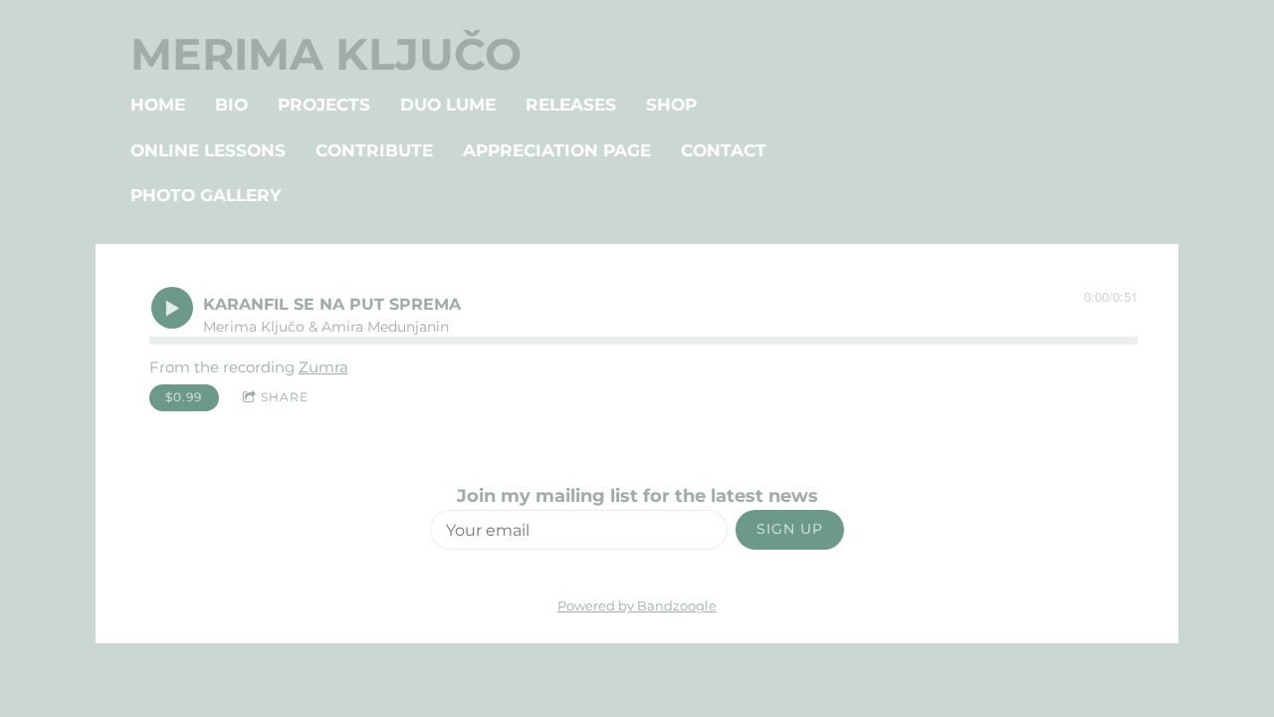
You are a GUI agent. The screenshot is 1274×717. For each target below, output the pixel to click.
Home (157, 105)
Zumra (323, 367)
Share (285, 396)
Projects (324, 105)
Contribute (374, 150)
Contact (723, 150)
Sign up (789, 529)
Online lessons (208, 150)
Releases (571, 105)
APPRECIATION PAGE (557, 150)
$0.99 (183, 396)
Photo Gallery (205, 195)
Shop (671, 105)
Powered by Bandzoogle (637, 605)
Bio (231, 105)
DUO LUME (448, 105)
